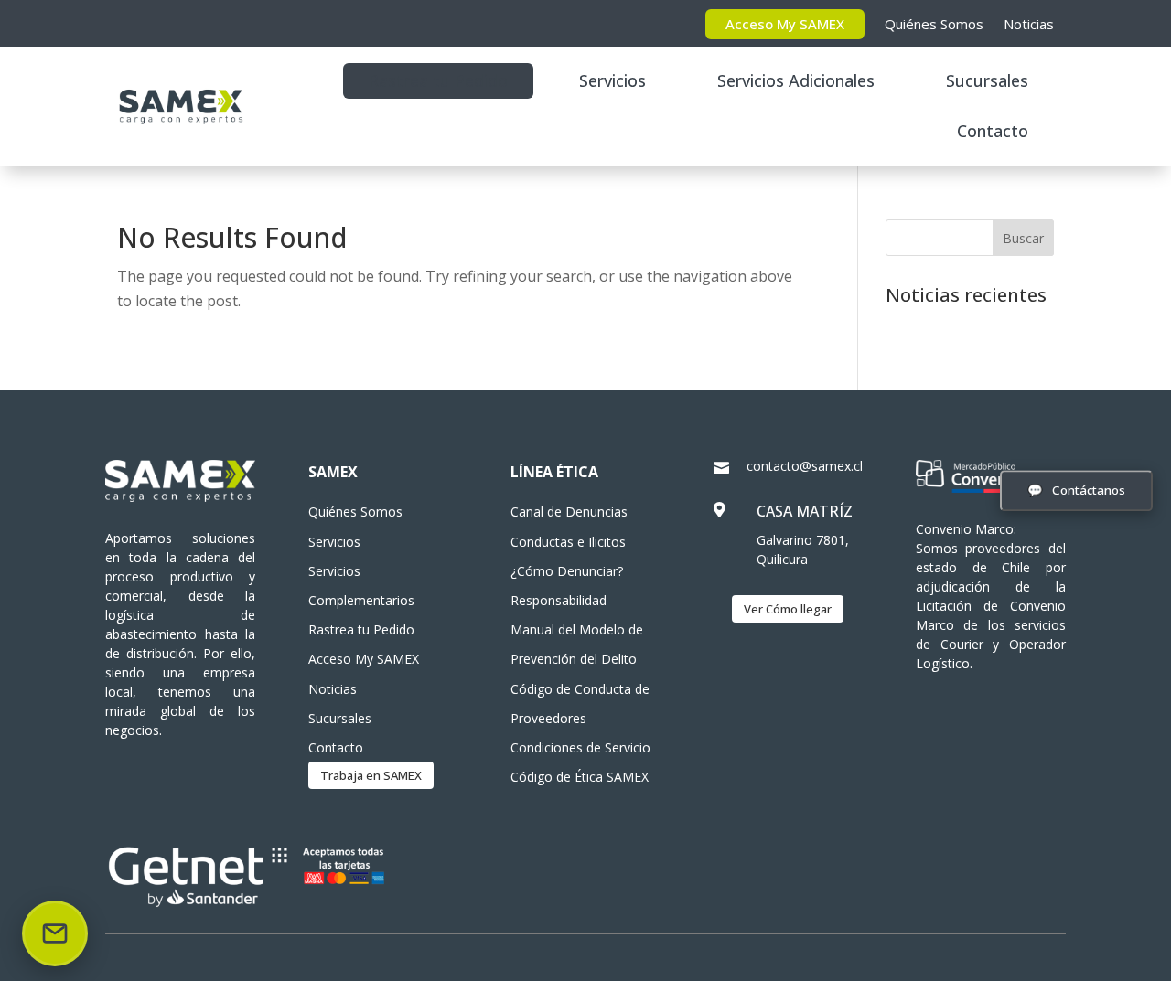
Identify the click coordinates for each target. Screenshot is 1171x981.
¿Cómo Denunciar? (566, 571)
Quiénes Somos (934, 24)
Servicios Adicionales (796, 80)
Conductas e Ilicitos (568, 541)
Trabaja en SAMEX (371, 775)
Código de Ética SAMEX (579, 776)
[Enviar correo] (55, 933)
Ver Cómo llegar (788, 609)
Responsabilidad (558, 600)
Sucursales (987, 80)
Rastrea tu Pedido (438, 80)
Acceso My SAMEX (784, 24)
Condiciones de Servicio (580, 747)
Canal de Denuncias (569, 511)
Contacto (992, 131)
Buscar (1023, 238)
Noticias (1029, 24)
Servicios (612, 80)
